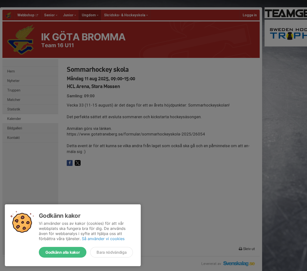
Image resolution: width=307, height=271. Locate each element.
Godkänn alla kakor (62, 252)
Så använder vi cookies (103, 238)
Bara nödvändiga (111, 252)
